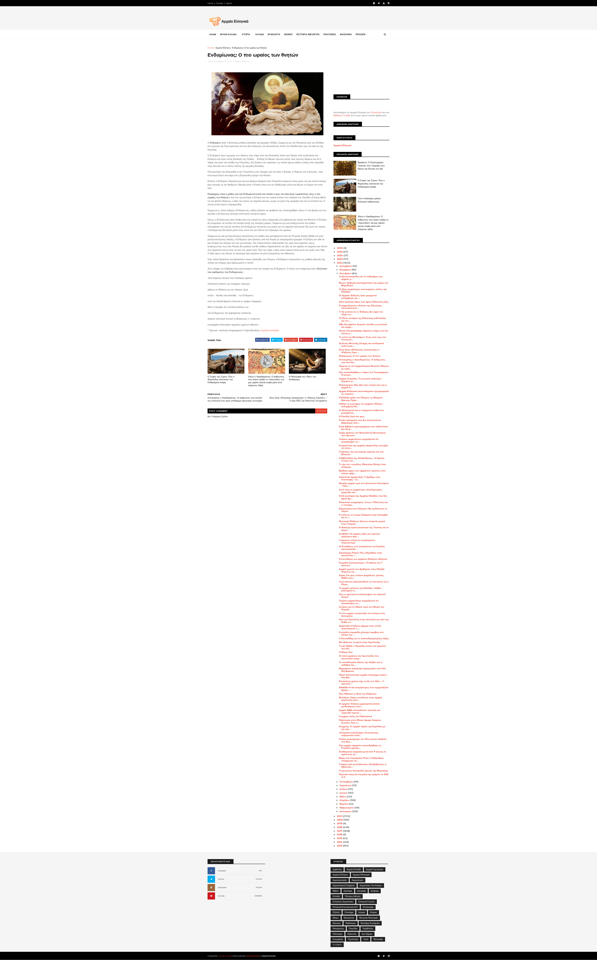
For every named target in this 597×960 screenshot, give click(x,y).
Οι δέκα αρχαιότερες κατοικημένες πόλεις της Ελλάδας (363, 290)
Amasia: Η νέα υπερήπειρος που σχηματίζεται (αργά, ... (363, 688)
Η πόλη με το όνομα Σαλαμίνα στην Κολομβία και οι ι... (363, 516)
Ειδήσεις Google (341, 115)
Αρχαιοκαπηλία (340, 880)
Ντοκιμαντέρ (338, 928)
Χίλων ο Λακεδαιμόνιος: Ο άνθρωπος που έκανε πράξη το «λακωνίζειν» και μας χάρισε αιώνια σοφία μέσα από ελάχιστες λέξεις (266, 381)
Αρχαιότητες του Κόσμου (371, 885)
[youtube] (384, 3)
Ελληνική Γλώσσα (366, 901)
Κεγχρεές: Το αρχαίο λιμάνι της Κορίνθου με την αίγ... (362, 727)
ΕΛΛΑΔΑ (259, 34)
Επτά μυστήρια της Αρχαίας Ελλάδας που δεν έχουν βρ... (363, 497)
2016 (340, 834)
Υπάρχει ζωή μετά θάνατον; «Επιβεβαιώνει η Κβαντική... (362, 765)
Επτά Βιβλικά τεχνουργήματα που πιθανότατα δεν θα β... (363, 428)
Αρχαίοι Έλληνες (223, 47)
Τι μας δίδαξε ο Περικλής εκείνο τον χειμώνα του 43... (362, 647)
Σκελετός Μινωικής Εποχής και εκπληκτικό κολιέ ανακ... (361, 344)
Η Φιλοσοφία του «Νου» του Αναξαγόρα (302, 378)
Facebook (376, 112)
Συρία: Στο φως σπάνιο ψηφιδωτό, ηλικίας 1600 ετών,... (361, 576)
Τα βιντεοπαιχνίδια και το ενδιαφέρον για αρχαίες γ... (360, 278)
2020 (340, 819)
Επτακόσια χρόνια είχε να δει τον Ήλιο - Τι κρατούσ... (361, 682)
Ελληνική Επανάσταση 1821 (345, 907)
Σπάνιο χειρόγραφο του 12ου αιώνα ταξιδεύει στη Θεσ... (363, 740)
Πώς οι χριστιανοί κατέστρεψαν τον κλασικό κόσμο (362, 595)
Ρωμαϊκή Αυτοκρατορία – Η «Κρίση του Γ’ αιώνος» (361, 564)
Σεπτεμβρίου (347, 781)
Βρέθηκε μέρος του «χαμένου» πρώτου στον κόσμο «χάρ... (362, 472)
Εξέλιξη (336, 912)
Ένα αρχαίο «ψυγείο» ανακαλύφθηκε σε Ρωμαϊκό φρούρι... (360, 746)
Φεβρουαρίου (347, 807)
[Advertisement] (361, 68)
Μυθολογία (351, 923)
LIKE (260, 871)
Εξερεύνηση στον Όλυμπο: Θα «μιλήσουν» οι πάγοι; (363, 510)
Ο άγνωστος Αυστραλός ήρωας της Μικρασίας (363, 770)
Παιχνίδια (353, 928)
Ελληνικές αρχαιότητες (343, 901)
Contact (219, 3)
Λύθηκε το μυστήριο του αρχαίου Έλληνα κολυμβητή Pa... (360, 405)
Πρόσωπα (351, 934)
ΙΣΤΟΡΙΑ (246, 34)
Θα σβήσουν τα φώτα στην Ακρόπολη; (359, 642)
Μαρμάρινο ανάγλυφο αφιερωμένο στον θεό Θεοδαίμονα (362, 669)
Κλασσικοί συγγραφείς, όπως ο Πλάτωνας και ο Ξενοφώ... (363, 503)
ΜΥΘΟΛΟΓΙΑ (274, 34)
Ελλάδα (336, 896)
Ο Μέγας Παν (346, 652)
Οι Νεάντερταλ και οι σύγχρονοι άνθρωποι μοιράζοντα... (361, 411)
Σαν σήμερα (367, 934)
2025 (340, 251)
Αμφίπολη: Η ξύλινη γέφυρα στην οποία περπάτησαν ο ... (360, 627)
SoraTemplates (224, 956)
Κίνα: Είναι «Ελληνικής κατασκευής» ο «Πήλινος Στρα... (359, 351)
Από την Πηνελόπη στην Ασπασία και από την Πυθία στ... (364, 621)
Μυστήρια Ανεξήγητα (370, 923)
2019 (340, 823)
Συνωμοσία (338, 939)
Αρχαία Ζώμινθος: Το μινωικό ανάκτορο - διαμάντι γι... (361, 380)
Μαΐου (343, 796)
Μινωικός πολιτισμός (368, 917)
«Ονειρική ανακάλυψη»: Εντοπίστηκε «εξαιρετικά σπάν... (358, 734)
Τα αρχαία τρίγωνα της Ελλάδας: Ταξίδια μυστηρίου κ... (360, 589)
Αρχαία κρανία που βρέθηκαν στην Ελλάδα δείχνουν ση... (361, 570)
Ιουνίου (344, 792)
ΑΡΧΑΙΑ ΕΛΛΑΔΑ (228, 34)
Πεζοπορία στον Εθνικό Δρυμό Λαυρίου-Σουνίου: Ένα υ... (360, 721)
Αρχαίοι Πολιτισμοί (361, 874)
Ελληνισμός (368, 907)
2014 (340, 842)
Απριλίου (345, 800)
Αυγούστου (346, 785)
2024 (340, 255)
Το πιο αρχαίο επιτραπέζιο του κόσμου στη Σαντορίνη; (362, 614)
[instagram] (388, 3)
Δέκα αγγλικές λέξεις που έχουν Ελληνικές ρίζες (364, 301)
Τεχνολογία (353, 939)
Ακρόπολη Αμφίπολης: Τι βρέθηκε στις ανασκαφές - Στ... (359, 478)
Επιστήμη (349, 912)
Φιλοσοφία (378, 939)
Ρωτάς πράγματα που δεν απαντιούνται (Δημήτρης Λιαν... (360, 421)
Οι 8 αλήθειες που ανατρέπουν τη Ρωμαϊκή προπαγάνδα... (362, 547)
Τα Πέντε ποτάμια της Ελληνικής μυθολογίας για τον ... (362, 319)
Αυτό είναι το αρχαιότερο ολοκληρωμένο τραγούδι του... (360, 491)
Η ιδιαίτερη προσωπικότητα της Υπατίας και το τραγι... (364, 528)
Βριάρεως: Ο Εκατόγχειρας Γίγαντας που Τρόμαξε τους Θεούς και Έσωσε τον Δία (371, 165)
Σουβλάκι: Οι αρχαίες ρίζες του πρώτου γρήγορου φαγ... (359, 535)
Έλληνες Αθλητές (353, 896)
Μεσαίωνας (349, 917)
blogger (321, 411)
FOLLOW (259, 879)
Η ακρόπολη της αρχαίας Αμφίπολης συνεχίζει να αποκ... (363, 447)
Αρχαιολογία (357, 880)
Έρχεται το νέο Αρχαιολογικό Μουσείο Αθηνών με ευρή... (364, 367)
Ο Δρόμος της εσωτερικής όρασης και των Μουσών (361, 453)
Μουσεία (336, 923)
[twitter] (379, 3)
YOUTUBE (221, 896)
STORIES (337, 944)
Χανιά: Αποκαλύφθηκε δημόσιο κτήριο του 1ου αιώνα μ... (363, 332)
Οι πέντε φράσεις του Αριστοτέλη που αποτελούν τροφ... (359, 657)
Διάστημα (348, 891)
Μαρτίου (344, 803)
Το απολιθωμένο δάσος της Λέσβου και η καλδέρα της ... (360, 663)
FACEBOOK (222, 871)
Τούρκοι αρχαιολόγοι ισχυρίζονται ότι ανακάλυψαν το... (359, 440)
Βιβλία (335, 891)
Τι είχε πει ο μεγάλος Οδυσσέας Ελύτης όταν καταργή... (362, 465)
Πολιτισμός (337, 934)
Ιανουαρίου (346, 811)
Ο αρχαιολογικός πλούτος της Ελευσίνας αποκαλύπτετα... (360, 307)
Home (210, 3)
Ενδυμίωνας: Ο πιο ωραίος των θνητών (360, 356)
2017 (340, 831)
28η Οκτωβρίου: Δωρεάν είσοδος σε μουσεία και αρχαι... (363, 325)
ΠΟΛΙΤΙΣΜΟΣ (329, 34)
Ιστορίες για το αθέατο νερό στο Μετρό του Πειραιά (361, 608)
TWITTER (221, 879)
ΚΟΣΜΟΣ (288, 34)
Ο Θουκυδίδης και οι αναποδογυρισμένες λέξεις (364, 638)
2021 (340, 816)
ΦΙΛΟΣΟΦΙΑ (346, 34)
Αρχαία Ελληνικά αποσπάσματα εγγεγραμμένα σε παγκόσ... (364, 392)
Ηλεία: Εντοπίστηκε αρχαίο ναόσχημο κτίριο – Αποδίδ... (363, 676)
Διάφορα (375, 891)
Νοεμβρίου (346, 269)
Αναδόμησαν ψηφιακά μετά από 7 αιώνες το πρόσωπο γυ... (362, 753)
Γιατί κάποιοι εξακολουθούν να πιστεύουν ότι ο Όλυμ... (364, 583)
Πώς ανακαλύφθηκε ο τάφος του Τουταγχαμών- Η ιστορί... (364, 373)
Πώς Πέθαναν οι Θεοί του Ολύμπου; (358, 693)
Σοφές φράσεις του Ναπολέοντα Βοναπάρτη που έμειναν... (362, 434)
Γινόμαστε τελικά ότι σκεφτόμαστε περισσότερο (357, 541)
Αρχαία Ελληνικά (342, 145)
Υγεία (365, 939)
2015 (340, 838)
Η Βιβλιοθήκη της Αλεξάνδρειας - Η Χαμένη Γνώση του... (361, 459)
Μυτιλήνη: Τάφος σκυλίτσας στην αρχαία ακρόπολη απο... (360, 699)
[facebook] (374, 3)
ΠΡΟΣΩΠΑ (361, 34)
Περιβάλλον (368, 928)
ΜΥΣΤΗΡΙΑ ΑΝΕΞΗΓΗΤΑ (307, 34)
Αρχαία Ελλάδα (354, 869)
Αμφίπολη (337, 869)
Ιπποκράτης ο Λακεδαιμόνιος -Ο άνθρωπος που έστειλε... (362, 361)
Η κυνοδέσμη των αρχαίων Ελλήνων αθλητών (363, 559)
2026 (340, 248)
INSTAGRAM (222, 887)
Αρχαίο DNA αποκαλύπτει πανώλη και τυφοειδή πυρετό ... (359, 711)
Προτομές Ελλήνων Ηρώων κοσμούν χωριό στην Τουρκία (362, 522)
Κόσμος (373, 912)
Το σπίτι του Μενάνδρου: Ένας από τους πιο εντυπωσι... (362, 338)
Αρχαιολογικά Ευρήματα (344, 885)
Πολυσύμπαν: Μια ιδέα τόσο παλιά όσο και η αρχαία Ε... (363, 386)
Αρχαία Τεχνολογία (374, 869)
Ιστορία (361, 912)
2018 (340, 827)
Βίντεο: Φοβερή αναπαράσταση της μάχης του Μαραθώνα (363, 284)
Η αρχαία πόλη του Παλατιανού (355, 716)
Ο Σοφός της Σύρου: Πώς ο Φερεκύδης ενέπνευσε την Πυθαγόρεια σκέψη (221, 379)
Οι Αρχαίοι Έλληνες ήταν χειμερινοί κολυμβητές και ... (358, 296)
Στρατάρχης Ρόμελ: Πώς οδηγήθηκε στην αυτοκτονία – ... (360, 554)
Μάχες (336, 917)
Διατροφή (361, 891)
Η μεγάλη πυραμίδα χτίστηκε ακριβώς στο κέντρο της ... (361, 633)
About (229, 3)
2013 (340, 845)
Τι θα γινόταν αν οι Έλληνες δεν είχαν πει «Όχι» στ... (361, 313)
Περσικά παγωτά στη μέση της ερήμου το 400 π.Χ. (363, 775)
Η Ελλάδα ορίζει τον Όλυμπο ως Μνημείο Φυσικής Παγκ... (361, 399)
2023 (340, 259)
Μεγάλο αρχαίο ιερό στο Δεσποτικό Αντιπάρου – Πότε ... (364, 484)
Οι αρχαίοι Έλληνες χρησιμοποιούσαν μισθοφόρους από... (359, 705)
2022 (340, 262)
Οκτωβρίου (346, 273)
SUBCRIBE (258, 896)
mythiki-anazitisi (269, 330)
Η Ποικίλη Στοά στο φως (351, 416)
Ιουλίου (344, 789)
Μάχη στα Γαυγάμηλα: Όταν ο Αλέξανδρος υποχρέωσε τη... (361, 759)
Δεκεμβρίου (346, 266)
